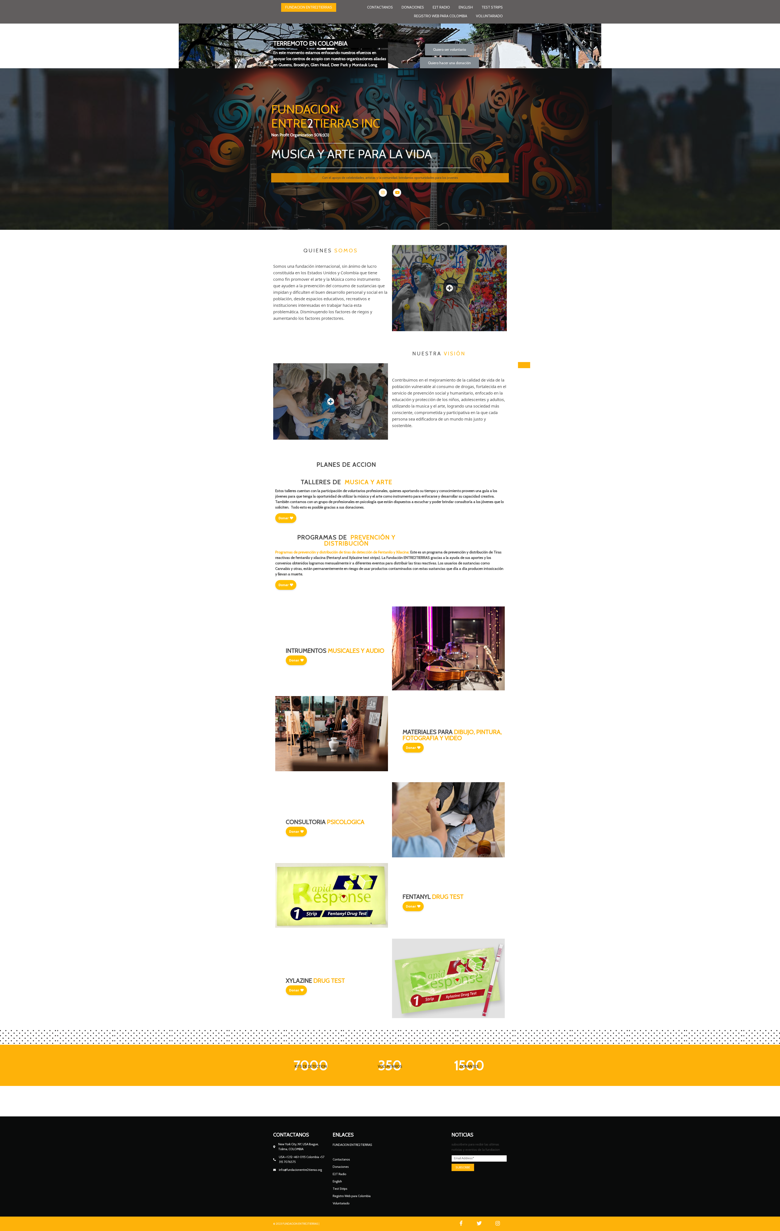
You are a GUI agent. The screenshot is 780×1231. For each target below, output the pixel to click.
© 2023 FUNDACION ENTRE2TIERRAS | (296, 1223)
